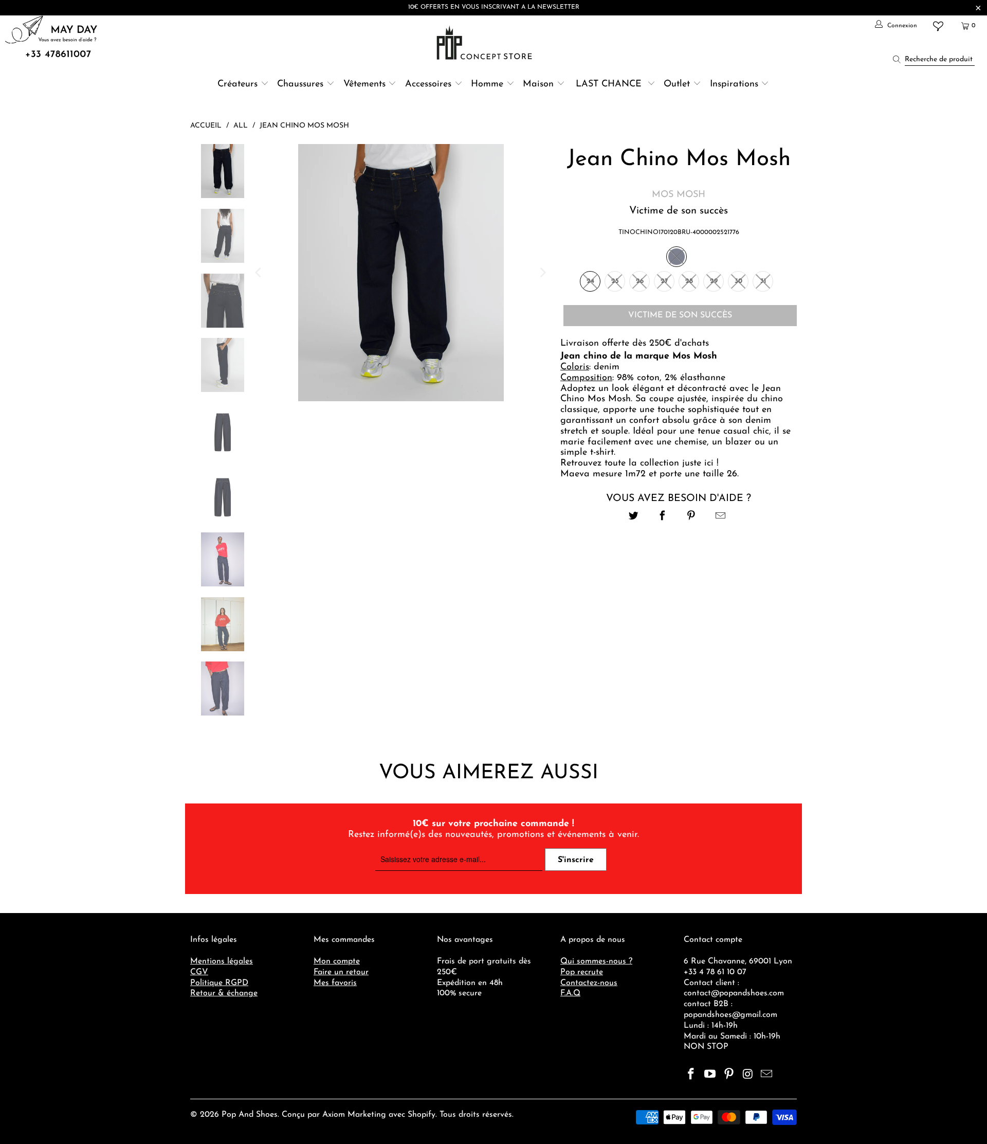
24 (590, 281)
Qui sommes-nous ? (596, 961)
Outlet (677, 84)
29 (714, 281)
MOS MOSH (678, 195)
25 (615, 281)
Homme (487, 84)
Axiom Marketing (354, 1115)
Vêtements (364, 84)
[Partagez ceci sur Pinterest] (691, 517)
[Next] (542, 272)
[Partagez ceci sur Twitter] (633, 517)
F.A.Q (570, 993)
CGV (199, 972)
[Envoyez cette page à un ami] (720, 517)
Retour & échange (224, 993)
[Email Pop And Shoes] (767, 1075)
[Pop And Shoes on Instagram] (748, 1075)
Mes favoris (335, 983)
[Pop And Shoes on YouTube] (710, 1075)
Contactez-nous (588, 983)
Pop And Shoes (250, 1115)
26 (640, 281)
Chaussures (300, 84)
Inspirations (735, 84)
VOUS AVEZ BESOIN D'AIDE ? (678, 498)
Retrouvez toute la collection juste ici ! (639, 463)
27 (664, 281)
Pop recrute (581, 972)
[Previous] (259, 272)
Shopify (421, 1115)
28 (689, 281)
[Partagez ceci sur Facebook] (662, 517)
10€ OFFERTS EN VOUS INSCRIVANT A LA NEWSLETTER (493, 7)
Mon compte (337, 961)
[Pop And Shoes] (485, 42)
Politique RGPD (219, 983)
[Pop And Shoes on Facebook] (691, 1075)
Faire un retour (341, 972)
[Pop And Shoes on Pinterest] (729, 1075)
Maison (538, 84)
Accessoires (428, 84)
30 (738, 281)
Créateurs (237, 84)
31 (763, 281)
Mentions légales (221, 961)
